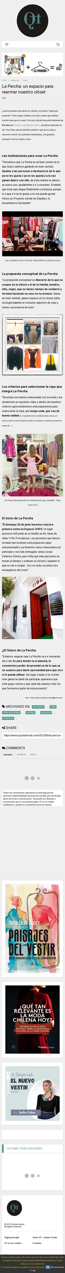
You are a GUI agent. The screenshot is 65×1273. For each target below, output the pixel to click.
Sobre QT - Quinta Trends (44, 1237)
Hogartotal (33, 505)
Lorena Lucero (20, 125)
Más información (57, 1267)
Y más (33, 1270)
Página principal (11, 1237)
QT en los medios (13, 1243)
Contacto (36, 1243)
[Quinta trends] (32, 36)
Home (4, 80)
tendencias (14, 80)
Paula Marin (34, 125)
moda (25, 80)
